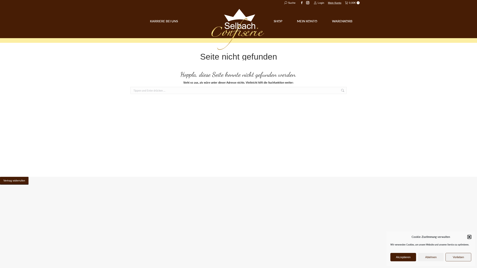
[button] (469, 237)
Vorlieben (458, 257)
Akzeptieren (403, 257)
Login (321, 2)
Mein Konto (334, 2)
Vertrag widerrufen (14, 180)
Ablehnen (431, 257)
